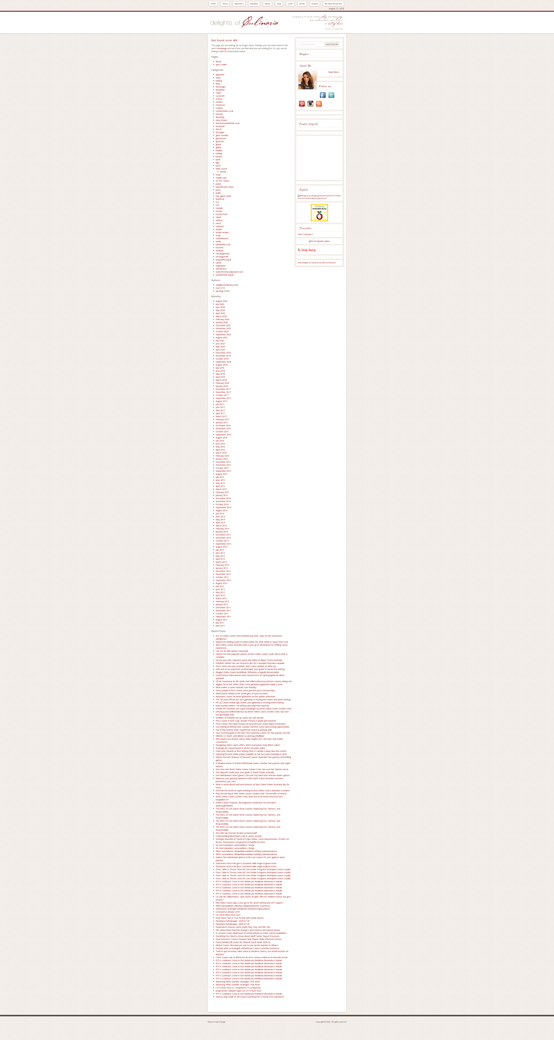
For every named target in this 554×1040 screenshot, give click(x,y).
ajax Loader (221, 64)
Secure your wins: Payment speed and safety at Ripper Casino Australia (249, 660)
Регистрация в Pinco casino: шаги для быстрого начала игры (245, 690)
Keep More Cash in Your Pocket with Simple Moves (240, 917)
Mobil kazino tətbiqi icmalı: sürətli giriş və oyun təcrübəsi (242, 693)
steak (218, 241)
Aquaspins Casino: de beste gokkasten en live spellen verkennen (245, 696)
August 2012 (221, 583)
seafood (219, 226)
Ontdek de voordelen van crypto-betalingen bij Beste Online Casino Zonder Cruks (253, 708)
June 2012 (220, 589)
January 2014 (222, 531)
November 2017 (223, 392)
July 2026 (220, 304)
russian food (221, 214)
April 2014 (220, 522)
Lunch (290, 3)
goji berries (221, 138)
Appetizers (238, 3)
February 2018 (222, 383)
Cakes (218, 92)
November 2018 (223, 355)
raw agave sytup (223, 196)
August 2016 (221, 437)
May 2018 (220, 374)
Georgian (220, 132)
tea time (219, 247)
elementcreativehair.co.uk (227, 123)
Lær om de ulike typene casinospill (232, 651)
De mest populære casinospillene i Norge (235, 845)
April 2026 (220, 313)
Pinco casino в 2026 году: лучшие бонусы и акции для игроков (246, 720)
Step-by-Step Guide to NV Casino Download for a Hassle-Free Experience (250, 996)
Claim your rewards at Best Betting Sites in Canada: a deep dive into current (251, 751)
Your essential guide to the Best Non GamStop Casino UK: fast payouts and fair (253, 732)
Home (213, 3)
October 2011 (222, 613)
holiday (219, 153)
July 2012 (220, 586)
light (218, 162)
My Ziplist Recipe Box (333, 3)
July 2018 (220, 367)
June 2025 (220, 343)
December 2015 (223, 461)
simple (219, 229)
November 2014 (223, 501)
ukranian (220, 250)
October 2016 (222, 431)
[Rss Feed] (319, 107)
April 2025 (220, 349)
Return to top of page (216, 1022)
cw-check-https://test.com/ (228, 914)
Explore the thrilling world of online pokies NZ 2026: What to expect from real (252, 641)
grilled (218, 147)
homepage (222, 48)
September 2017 (223, 398)
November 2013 (223, 537)
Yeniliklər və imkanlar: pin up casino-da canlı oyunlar (240, 717)
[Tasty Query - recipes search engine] (307, 252)
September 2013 (223, 543)
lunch (218, 165)
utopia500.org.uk (223, 259)
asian (218, 77)
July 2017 (220, 404)
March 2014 (221, 525)
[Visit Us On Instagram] (310, 107)
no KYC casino (222, 180)
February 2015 (222, 492)
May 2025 (220, 346)
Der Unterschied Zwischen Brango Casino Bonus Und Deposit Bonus (248, 930)
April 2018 (220, 377)
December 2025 (223, 325)
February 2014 (222, 528)
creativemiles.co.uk (224, 111)
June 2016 (220, 443)
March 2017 (221, 416)
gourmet (220, 141)
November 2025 (223, 328)
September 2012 (223, 580)
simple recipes (222, 232)
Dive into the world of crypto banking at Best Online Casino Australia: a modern (253, 790)
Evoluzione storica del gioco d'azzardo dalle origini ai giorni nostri (246, 863)
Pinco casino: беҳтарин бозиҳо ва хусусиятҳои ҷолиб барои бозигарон (251, 723)
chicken (219, 102)
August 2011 (221, 619)
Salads (267, 3)
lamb (218, 159)
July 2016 (220, 440)
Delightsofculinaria (224, 285)
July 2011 (220, 622)
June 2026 (220, 307)
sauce (218, 223)
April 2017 (220, 413)
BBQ (218, 83)
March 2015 (221, 489)
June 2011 (220, 625)
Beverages (221, 86)
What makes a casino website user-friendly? (236, 687)
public (218, 193)
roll (217, 205)
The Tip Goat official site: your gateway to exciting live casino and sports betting (253, 699)
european (220, 126)
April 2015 (220, 486)
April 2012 (220, 595)
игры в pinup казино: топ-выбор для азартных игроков (242, 705)
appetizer (220, 74)
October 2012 (222, 577)
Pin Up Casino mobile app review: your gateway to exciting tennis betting (249, 702)
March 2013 (221, 562)
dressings (220, 117)
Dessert (315, 3)
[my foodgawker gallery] (319, 241)
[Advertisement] (320, 158)
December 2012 (223, 571)
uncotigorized (222, 256)
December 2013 (223, 534)
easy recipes (221, 120)
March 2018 (221, 380)
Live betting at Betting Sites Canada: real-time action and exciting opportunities (252, 726)
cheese (219, 98)
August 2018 (221, 364)
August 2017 (221, 401)
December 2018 (223, 352)
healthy (219, 150)
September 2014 (223, 507)
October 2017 (222, 395)
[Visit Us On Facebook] (323, 98)
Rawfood (220, 199)
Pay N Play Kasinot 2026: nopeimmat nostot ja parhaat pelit (244, 729)
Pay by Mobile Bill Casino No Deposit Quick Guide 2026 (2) (243, 942)
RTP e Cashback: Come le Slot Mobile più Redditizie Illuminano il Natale (249, 881)
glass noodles (222, 135)
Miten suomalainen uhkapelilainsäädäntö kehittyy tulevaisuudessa (246, 851)
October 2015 (222, 468)
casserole (220, 95)
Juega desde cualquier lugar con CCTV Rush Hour (238, 990)
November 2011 (223, 610)
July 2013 (220, 549)
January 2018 (222, 386)
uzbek (218, 262)
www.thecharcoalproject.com (229, 271)
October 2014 (222, 504)
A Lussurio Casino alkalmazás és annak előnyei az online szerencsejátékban (251, 933)
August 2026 (221, 301)
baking (219, 80)
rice (217, 202)
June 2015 (220, 480)
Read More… (334, 72)
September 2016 (223, 434)
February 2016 (222, 455)
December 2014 (223, 498)
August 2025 (221, 337)
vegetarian (220, 265)
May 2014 (220, 519)
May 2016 (220, 446)
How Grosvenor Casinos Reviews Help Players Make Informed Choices (249, 939)
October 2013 (222, 540)
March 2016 (221, 452)
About (225, 3)
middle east (221, 177)
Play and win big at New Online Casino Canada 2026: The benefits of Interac (251, 793)
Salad (218, 217)
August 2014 (221, 510)
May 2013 (220, 556)
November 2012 (223, 574)
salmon (219, 220)
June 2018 (220, 370)
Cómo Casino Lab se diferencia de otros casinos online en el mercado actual (251, 957)
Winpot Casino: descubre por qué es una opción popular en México (247, 945)
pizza (218, 189)
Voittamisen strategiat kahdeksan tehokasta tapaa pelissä (243, 908)
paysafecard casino (225, 186)
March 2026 (221, 316)
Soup (279, 3)
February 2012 (222, 601)
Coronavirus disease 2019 (228, 911)
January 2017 (222, 422)
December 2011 (223, 607)
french (219, 129)
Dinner (302, 3)
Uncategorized (222, 253)
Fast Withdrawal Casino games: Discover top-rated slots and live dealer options (253, 775)
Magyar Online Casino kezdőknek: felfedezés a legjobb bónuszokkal (247, 672)
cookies (219, 108)
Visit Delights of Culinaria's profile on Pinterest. (317, 262)
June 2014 (220, 516)
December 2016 (223, 425)
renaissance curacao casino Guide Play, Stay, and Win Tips (243, 927)
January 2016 (222, 458)
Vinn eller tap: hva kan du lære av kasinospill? (236, 833)
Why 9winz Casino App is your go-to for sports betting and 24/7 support (249, 902)
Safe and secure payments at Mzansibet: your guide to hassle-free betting (250, 669)
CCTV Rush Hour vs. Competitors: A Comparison (238, 987)
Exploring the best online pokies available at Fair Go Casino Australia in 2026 (251, 754)
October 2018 (222, 358)
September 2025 (223, 334)
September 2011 (223, 616)
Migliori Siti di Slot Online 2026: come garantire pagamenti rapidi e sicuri (249, 684)
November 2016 (223, 428)
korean (219, 156)
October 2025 (222, 331)
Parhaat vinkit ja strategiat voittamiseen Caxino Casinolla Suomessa (247, 948)
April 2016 (220, 449)
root (218, 288)
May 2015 (220, 483)
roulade (219, 208)
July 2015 (220, 477)
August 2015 (221, 474)
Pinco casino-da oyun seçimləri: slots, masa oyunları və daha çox (246, 666)
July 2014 (220, 513)
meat (218, 174)
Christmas (220, 105)
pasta (218, 183)
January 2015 (222, 495)
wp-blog (219, 291)
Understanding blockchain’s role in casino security (239, 836)
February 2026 (222, 319)
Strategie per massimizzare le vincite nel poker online (240, 748)
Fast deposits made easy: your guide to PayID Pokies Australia (245, 772)
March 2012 (221, 598)
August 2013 (221, 546)
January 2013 (222, 568)
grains (218, 144)
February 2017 (222, 419)
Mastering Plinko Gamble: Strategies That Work (238, 981)
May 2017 (220, 410)
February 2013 (222, 565)
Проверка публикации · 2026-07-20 (232, 921)
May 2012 (220, 592)
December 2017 (223, 389)
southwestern (222, 238)
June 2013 (220, 552)
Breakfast (254, 3)
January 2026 (222, 322)
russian (219, 211)
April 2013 (220, 559)
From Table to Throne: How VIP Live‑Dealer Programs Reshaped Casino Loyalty (253, 869)
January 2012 (222, 604)
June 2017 (220, 407)
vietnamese (221, 268)
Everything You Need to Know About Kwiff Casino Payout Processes (247, 936)
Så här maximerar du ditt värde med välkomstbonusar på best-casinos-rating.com (254, 681)
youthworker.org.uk (225, 274)
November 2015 (223, 465)
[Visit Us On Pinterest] (302, 107)
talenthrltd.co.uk (223, 244)
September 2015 (223, 471)
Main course (221, 168)
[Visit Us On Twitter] (331, 98)
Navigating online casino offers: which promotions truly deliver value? (248, 745)
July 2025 (220, 340)
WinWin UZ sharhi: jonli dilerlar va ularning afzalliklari (240, 735)
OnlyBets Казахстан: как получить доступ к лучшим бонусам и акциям (250, 663)
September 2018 (223, 361)
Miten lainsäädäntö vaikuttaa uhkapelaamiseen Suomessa (243, 905)
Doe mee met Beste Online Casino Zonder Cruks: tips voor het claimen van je (252, 769)
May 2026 (220, 310)
